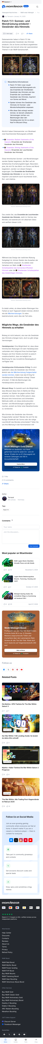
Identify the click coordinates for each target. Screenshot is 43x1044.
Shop (36, 1042)
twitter (16, 840)
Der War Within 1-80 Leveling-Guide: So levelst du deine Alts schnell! (20, 737)
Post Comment (34, 546)
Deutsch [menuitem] (7, 2)
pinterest (26, 840)
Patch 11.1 (6, 510)
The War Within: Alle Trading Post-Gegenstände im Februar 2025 (20, 800)
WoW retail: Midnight (27, 12)
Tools (25, 1042)
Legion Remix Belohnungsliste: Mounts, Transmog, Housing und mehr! (25, 579)
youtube (30, 840)
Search (37, 7)
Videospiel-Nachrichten (9, 12)
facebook (11, 840)
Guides (16, 1042)
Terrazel (10, 16)
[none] (7, 2)
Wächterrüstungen (15, 313)
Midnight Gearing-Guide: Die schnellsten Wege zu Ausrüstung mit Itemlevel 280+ (25, 596)
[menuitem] (6, 2)
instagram (21, 840)
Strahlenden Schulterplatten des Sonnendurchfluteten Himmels (17, 267)
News (5, 1042)
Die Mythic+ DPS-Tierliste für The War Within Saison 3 (19, 705)
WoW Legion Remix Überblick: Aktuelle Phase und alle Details (24, 562)
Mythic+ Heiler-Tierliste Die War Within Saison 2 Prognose (20, 769)
